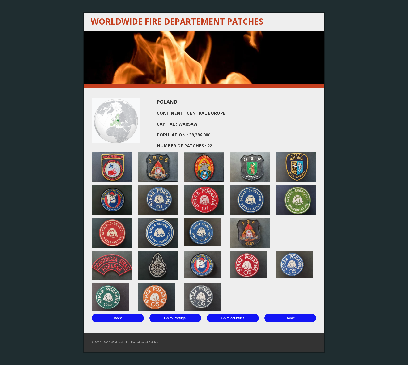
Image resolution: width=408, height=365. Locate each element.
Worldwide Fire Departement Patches (177, 21)
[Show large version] (112, 167)
